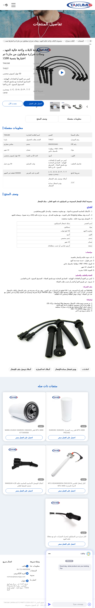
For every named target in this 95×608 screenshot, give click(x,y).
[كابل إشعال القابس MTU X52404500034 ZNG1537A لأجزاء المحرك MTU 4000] (67, 464)
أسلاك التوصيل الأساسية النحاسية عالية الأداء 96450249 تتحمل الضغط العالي (24, 484)
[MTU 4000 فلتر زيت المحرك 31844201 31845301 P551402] (67, 410)
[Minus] (49, 553)
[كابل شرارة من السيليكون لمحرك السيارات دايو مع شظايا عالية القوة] (67, 517)
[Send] (49, 604)
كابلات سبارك (69, 41)
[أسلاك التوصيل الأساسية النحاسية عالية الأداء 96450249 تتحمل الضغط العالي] (24, 464)
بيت (89, 41)
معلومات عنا (35, 566)
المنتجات (81, 41)
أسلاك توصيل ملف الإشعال (20, 369)
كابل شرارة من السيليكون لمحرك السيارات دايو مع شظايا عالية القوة (66, 538)
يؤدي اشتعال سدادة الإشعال (65, 369)
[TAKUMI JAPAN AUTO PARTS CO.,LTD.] (79, 5)
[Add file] (89, 604)
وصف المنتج (42, 119)
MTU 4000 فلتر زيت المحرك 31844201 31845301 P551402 (67, 431)
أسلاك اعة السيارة (43, 369)
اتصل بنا (33, 580)
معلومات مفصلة (74, 119)
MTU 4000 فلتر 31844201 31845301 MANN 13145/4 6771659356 (24, 431)
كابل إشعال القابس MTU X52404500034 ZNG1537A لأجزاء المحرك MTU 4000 (67, 484)
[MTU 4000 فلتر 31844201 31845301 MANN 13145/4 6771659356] (24, 410)
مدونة (32, 575)
